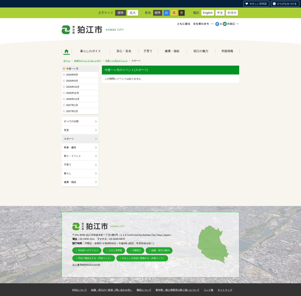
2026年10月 (72, 86)
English (208, 12)
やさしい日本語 (258, 3)
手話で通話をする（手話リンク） (95, 258)
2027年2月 (72, 111)
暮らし (67, 173)
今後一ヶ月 (72, 68)
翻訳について (144, 290)
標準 (121, 12)
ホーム (66, 51)
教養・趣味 (70, 147)
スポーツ (69, 138)
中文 (220, 12)
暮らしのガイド (90, 51)
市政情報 (227, 51)
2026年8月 (72, 74)
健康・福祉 (172, 51)
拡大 (133, 12)
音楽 (66, 130)
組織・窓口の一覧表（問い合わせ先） (112, 290)
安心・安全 (124, 51)
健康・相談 (70, 182)
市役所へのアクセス (88, 250)
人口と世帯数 (115, 250)
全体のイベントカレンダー (87, 60)
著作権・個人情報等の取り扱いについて (177, 290)
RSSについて (79, 290)
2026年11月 (72, 93)
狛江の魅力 (201, 51)
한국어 (231, 12)
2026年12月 (72, 99)
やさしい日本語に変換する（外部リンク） (143, 258)
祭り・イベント (72, 156)
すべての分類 (71, 121)
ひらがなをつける (287, 3)
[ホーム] (82, 29)
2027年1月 (72, 105)
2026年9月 (72, 80)
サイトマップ (225, 290)
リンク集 (208, 290)
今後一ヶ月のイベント (116, 60)
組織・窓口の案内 (160, 250)
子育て (148, 51)
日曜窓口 (136, 250)
